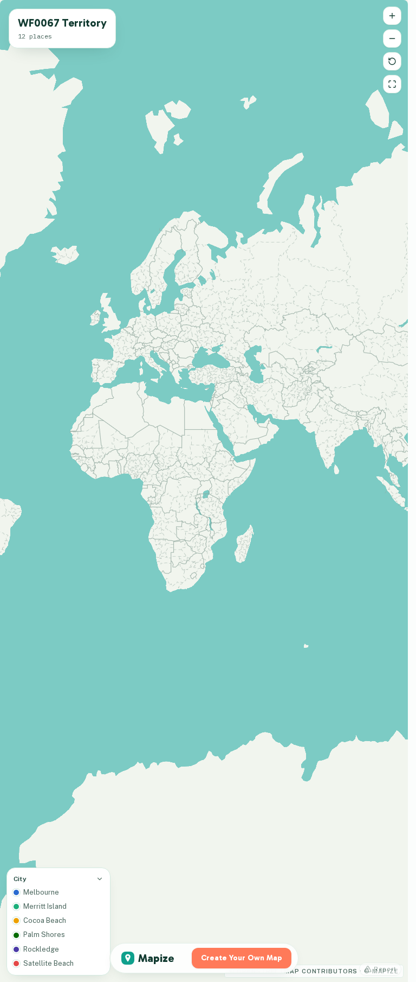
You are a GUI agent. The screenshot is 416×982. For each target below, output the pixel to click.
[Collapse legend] (99, 879)
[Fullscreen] (392, 84)
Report (385, 969)
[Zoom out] (392, 38)
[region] (204, 491)
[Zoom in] (392, 16)
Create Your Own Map (241, 957)
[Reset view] (392, 61)
